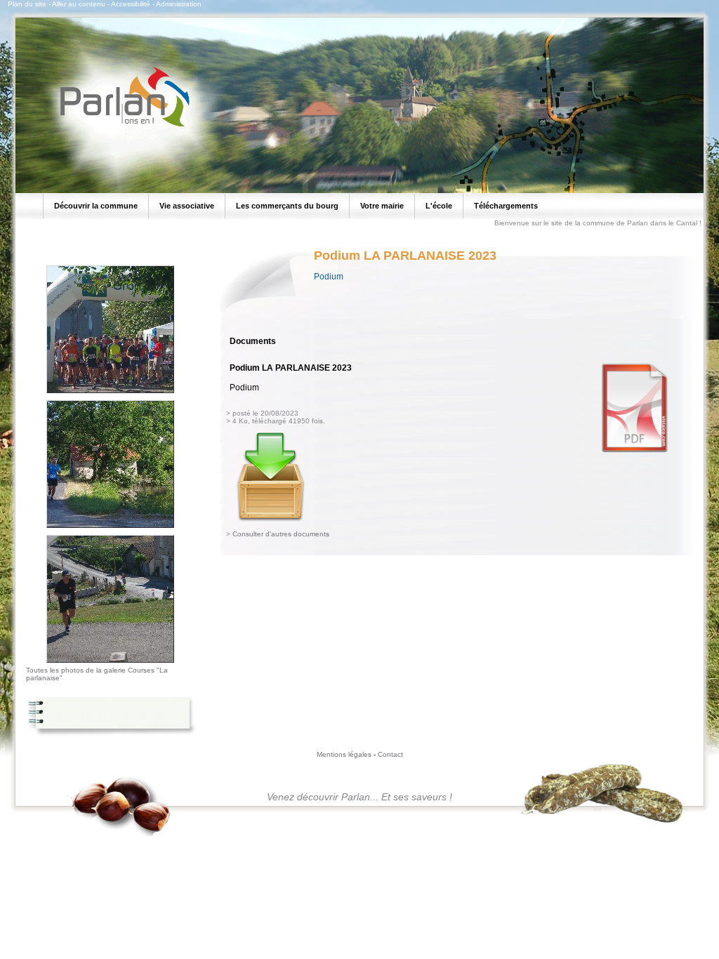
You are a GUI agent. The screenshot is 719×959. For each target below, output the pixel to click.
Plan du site (27, 4)
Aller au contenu (78, 4)
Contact (390, 754)
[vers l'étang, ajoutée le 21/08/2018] (110, 529)
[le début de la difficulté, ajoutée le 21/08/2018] (110, 663)
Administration (179, 4)
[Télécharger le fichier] (271, 519)
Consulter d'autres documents (280, 534)
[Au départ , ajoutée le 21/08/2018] (110, 394)
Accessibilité (130, 4)
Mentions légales (344, 754)
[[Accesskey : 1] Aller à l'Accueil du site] (121, 126)
